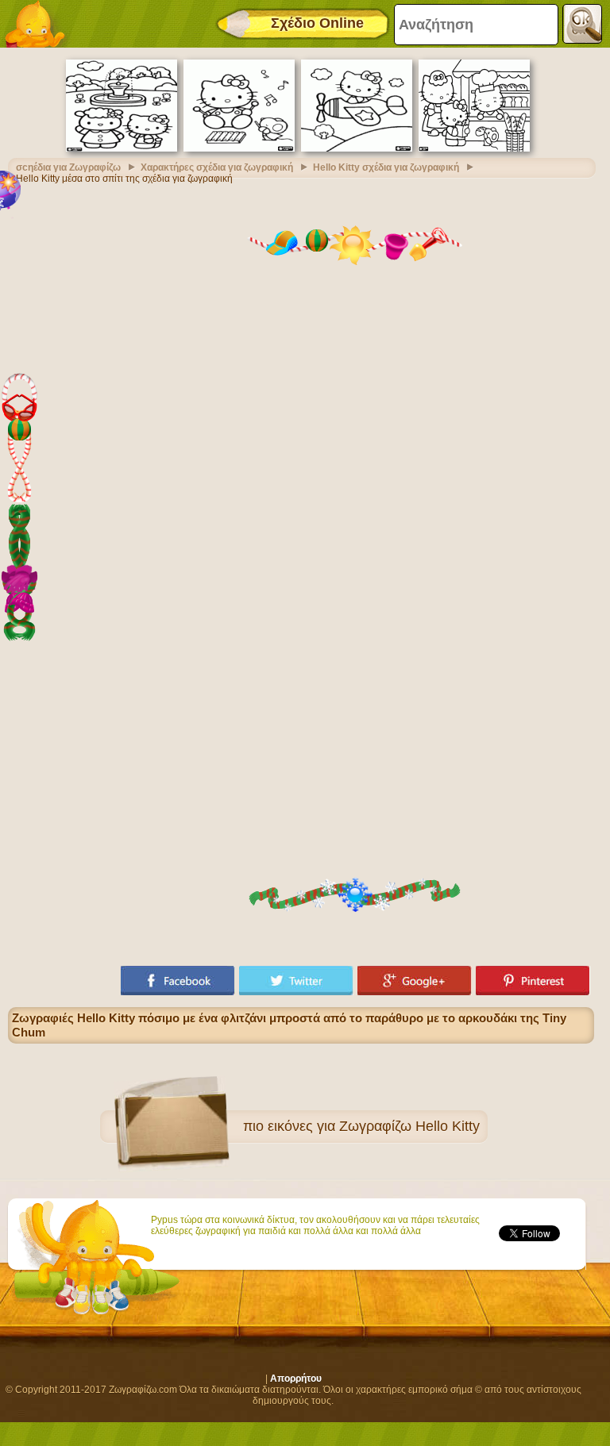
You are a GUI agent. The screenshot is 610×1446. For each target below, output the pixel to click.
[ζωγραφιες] (39, 24)
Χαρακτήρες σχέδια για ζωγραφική (217, 167)
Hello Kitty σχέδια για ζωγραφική (386, 167)
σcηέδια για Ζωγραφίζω (68, 167)
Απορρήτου (296, 1378)
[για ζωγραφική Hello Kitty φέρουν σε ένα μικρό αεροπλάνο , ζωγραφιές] (356, 148)
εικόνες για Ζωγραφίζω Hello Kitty (374, 1126)
